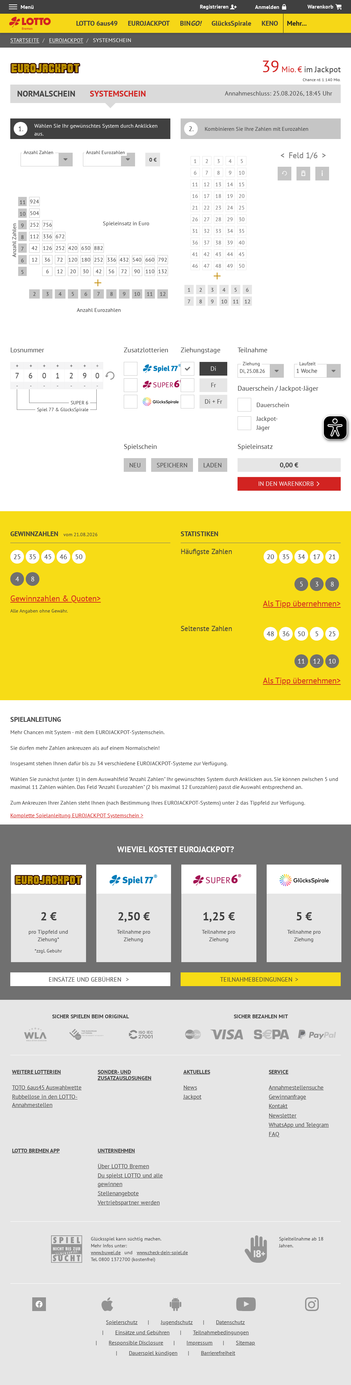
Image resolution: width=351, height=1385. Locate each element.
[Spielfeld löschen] (303, 173)
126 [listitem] (47, 247)
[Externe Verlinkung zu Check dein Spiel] (256, 1252)
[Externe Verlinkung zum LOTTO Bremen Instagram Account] (312, 1305)
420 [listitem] (72, 247)
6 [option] (30, 375)
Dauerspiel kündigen (153, 1352)
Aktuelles (196, 1071)
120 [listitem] (72, 259)
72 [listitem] (60, 259)
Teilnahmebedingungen (259, 979)
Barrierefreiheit (218, 1352)
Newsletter (282, 1115)
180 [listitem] (85, 259)
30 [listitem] (86, 271)
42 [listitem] (35, 247)
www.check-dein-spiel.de (162, 1252)
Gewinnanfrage (287, 1096)
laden (212, 465)
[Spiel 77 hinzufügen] (147, 369)
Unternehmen (116, 1150)
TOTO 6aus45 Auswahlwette (47, 1087)
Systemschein (118, 93)
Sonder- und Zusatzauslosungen (125, 1074)
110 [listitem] (150, 271)
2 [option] (71, 375)
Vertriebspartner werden (129, 1202)
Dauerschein (270, 405)
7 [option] (17, 375)
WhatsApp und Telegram (299, 1125)
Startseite (24, 40)
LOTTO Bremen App (36, 1150)
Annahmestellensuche (296, 1087)
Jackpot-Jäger (267, 423)
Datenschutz (230, 1322)
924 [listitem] (34, 201)
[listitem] (195, 160)
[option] (218, 232)
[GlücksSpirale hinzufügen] (147, 401)
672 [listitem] (60, 236)
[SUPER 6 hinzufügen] (147, 385)
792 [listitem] (162, 259)
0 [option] (44, 375)
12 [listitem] (35, 259)
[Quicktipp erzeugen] (284, 173)
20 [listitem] (73, 271)
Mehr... (297, 23)
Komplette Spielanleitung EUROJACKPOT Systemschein (76, 815)
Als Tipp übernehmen (302, 603)
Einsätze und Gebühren (89, 979)
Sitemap (245, 1342)
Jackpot (192, 1096)
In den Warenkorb (286, 484)
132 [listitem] (162, 271)
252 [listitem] (34, 224)
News (190, 1087)
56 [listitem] (111, 271)
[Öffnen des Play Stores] (175, 1305)
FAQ (274, 1134)
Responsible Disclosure (136, 1342)
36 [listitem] (47, 259)
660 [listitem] (150, 259)
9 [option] (85, 375)
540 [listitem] (137, 259)
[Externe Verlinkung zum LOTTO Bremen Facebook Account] (39, 1305)
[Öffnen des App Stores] (107, 1305)
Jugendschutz (177, 1322)
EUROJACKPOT (66, 40)
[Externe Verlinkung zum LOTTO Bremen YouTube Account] (244, 1305)
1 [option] (58, 375)
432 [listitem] (124, 259)
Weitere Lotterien (36, 1071)
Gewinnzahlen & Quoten (55, 598)
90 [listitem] (137, 271)
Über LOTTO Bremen (123, 1166)
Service (278, 1071)
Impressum (199, 1342)
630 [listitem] (85, 247)
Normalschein (46, 93)
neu (135, 465)
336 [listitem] (47, 236)
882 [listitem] (98, 247)
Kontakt (278, 1106)
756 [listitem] (47, 224)
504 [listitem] (34, 213)
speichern (172, 465)
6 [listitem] (47, 271)
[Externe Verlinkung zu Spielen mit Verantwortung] (67, 1252)
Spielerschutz (121, 1322)
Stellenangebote (118, 1193)
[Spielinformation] (322, 173)
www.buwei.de (106, 1252)
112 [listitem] (34, 236)
